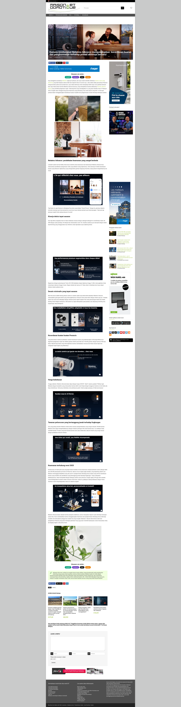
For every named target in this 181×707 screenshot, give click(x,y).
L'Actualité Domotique (53, 686)
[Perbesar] (93, 123)
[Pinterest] (124, 332)
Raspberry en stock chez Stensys (84, 694)
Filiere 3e (50, 694)
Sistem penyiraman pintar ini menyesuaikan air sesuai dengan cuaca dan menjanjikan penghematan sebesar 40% (70, 611)
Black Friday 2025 (81, 686)
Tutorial (76, 15)
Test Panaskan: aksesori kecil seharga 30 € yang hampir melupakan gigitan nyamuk (123, 241)
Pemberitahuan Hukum (78, 705)
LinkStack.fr (80, 689)
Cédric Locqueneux (63, 705)
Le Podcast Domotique (53, 689)
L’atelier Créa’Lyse (81, 699)
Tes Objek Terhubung (121, 235)
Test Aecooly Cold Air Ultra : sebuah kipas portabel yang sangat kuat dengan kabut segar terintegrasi (125, 249)
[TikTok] (116, 332)
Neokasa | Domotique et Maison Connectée (57, 695)
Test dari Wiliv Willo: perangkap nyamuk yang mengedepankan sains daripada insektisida (124, 233)
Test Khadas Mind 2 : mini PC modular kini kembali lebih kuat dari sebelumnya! (125, 258)
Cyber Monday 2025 (81, 688)
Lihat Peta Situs (87, 705)
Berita (51, 15)
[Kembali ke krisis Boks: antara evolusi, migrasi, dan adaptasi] (100, 597)
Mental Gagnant (80, 700)
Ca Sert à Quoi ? (51, 693)
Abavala (50, 690)
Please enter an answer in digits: (58, 657)
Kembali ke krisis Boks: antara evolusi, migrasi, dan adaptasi (100, 609)
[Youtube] (121, 332)
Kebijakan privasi (70, 705)
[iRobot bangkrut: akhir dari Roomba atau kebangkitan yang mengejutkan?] (85, 597)
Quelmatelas (80, 697)
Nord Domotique (51, 691)
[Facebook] (110, 332)
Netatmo (64, 80)
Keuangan (85, 15)
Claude (88, 77)
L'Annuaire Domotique (53, 688)
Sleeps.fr (79, 695)
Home (50, 25)
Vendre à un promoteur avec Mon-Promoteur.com (88, 690)
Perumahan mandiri (61, 15)
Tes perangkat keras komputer (122, 260)
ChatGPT (68, 77)
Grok (82, 77)
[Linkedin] (126, 332)
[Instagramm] (118, 332)
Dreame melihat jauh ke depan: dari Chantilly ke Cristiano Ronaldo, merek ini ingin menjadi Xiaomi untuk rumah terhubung (54, 611)
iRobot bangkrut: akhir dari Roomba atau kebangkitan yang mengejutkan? (84, 610)
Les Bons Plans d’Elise (82, 693)
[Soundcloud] (129, 332)
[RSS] (110, 335)
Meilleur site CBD (80, 698)
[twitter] (113, 332)
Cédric (50, 57)
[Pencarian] (122, 8)
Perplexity (75, 77)
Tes (70, 15)
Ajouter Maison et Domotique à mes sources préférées (121, 340)
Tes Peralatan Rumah (121, 252)
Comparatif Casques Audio (83, 691)
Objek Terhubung (56, 25)
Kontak (92, 705)
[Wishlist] (131, 8)
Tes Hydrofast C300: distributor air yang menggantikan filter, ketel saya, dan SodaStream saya (124, 266)
